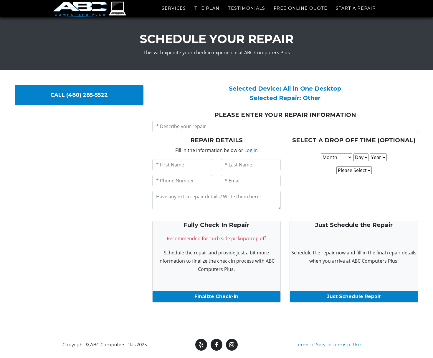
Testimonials (246, 8)
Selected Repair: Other (285, 98)
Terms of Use (347, 344)
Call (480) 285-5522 (79, 95)
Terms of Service (313, 344)
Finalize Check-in (216, 296)
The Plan (206, 8)
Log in (251, 150)
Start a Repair (356, 8)
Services (174, 8)
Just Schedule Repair (354, 296)
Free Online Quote (300, 8)
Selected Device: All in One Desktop (285, 88)
